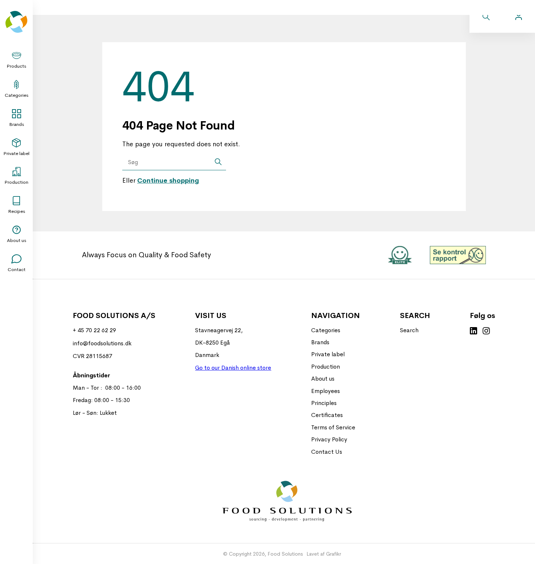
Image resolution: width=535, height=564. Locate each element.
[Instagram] (486, 331)
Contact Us (326, 452)
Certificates (327, 415)
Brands (16, 124)
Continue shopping (168, 180)
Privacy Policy (329, 439)
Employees (325, 391)
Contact (16, 269)
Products (16, 66)
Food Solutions (285, 554)
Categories (16, 95)
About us (16, 240)
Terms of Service (333, 427)
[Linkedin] (473, 331)
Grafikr (333, 554)
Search (409, 330)
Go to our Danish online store (233, 368)
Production (16, 182)
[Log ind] (518, 16)
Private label (16, 153)
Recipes (16, 211)
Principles (324, 403)
